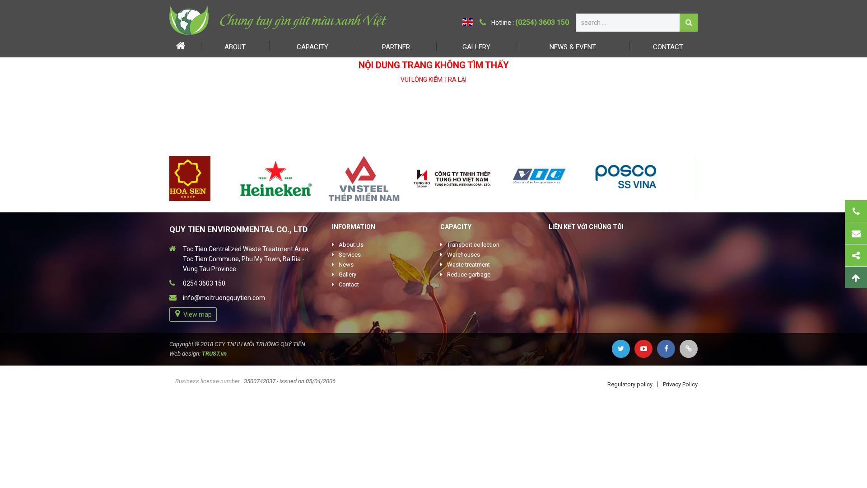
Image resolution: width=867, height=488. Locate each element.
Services (350, 254)
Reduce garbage (468, 274)
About (235, 47)
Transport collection (473, 244)
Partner (396, 47)
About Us (351, 244)
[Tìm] (689, 23)
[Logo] (278, 19)
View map (197, 314)
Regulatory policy (630, 384)
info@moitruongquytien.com (224, 297)
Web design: (184, 353)
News (346, 264)
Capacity (312, 47)
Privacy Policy (680, 384)
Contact (668, 47)
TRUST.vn (214, 353)
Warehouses (463, 254)
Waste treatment (468, 264)
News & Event (573, 47)
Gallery (476, 47)
